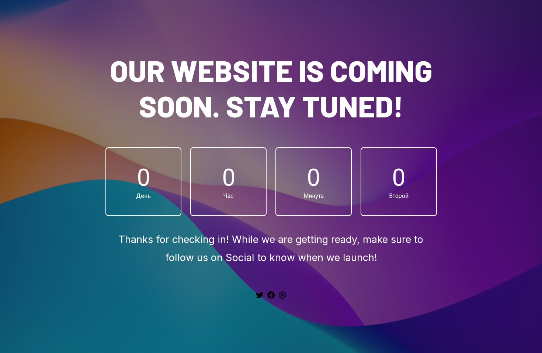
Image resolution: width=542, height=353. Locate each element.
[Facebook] (271, 298)
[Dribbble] (282, 298)
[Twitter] (259, 298)
